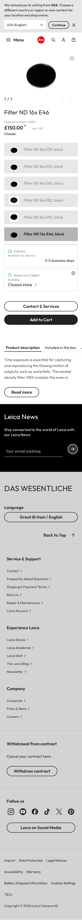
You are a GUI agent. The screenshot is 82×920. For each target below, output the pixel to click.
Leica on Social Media (41, 827)
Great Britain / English (41, 517)
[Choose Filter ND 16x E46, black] (41, 234)
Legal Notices (56, 860)
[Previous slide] (62, 99)
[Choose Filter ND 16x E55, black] (41, 166)
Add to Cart (41, 319)
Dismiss (73, 25)
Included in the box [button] (60, 347)
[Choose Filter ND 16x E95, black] (41, 217)
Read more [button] (21, 392)
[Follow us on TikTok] (47, 811)
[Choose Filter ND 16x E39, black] (41, 149)
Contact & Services (41, 306)
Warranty (33, 872)
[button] (73, 535)
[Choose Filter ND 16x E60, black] (41, 183)
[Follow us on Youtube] (23, 811)
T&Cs (8, 894)
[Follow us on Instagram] (11, 811)
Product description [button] (23, 347)
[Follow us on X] (59, 811)
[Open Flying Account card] (63, 39)
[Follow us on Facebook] (35, 811)
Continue (59, 25)
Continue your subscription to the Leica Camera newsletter (73, 449)
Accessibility (13, 872)
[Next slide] (70, 99)
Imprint (9, 860)
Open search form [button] (53, 39)
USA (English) (17, 25)
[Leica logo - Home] (41, 39)
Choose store (20, 284)
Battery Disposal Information (26, 883)
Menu (18, 39)
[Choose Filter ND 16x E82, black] (41, 200)
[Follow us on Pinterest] (71, 811)
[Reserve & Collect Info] (73, 273)
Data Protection (31, 860)
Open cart (73, 39)
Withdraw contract (32, 771)
